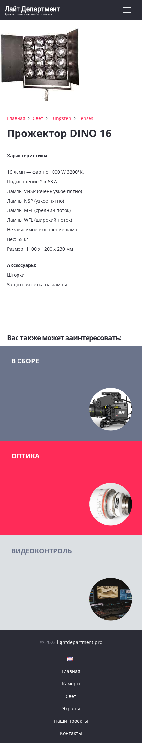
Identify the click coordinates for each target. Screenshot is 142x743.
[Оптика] (71, 488)
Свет (38, 118)
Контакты (71, 733)
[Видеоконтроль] (71, 582)
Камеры (71, 683)
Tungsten (61, 118)
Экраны (71, 708)
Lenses (85, 118)
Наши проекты (71, 721)
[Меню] (126, 10)
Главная (16, 118)
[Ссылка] (33, 10)
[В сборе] (71, 393)
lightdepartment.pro (79, 642)
